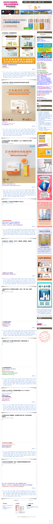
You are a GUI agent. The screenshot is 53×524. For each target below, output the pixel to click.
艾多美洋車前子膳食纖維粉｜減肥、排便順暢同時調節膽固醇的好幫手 (16, 462)
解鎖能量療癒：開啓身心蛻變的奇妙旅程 (44, 114)
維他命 (33, 193)
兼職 (27, 229)
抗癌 (8, 131)
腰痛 (23, 282)
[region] (19, 23)
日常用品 (25, 73)
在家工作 (8, 73)
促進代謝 (26, 189)
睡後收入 (25, 74)
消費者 (35, 131)
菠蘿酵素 (32, 334)
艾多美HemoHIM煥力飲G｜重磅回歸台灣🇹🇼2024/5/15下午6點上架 (16, 390)
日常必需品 (22, 73)
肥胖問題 (21, 493)
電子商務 (13, 77)
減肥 (19, 492)
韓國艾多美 (17, 77)
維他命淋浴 (33, 452)
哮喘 (16, 130)
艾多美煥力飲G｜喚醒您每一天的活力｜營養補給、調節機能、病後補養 (17, 241)
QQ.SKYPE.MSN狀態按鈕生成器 (8, 505)
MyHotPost (28, 506)
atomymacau (10, 189)
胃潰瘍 (4, 134)
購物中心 (8, 234)
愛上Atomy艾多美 (10, 34)
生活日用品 (13, 74)
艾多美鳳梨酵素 (28, 334)
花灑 (7, 455)
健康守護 (9, 463)
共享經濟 (7, 191)
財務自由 (20, 134)
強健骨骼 (7, 192)
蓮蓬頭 (9, 455)
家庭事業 (15, 73)
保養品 (12, 229)
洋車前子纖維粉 (13, 492)
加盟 (14, 191)
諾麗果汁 (14, 383)
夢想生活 (12, 73)
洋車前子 (8, 492)
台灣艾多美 (17, 191)
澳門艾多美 (6, 74)
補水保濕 (15, 455)
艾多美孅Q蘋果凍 (28, 382)
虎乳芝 (14, 134)
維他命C (26, 452)
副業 (12, 191)
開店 (14, 234)
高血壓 (33, 283)
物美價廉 (10, 74)
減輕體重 (19, 381)
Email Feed (39, 7)
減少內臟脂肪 (12, 381)
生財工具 (20, 74)
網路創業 (34, 74)
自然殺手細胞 (26, 282)
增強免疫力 (22, 130)
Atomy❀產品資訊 (10, 143)
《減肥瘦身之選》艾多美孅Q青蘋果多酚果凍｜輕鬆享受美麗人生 (15, 341)
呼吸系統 (10, 130)
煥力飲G (14, 281)
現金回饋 (9, 452)
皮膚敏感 (20, 452)
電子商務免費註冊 (14, 196)
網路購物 (16, 233)
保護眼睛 (33, 189)
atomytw (14, 189)
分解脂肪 (19, 330)
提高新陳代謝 (18, 331)
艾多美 (7, 134)
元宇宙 (15, 229)
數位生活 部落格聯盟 (30, 507)
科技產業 (29, 74)
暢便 (6, 492)
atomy (4, 189)
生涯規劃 (17, 74)
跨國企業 (25, 455)
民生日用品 (29, 73)
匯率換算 (4, 506)
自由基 (22, 382)
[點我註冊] (47, 94)
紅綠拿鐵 (30, 193)
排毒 (14, 331)
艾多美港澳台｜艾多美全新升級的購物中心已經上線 (12, 201)
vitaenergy (20, 189)
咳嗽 (12, 130)
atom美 (17, 189)
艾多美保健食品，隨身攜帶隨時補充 (9, 33)
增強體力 (26, 130)
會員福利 (29, 230)
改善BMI (21, 331)
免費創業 (18, 229)
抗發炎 (11, 131)
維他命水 (29, 452)
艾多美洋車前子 (8, 494)
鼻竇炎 (21, 135)
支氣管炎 (17, 131)
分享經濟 (10, 191)
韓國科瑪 (14, 456)
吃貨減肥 (30, 330)
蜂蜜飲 (33, 282)
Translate (47, 35)
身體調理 (27, 134)
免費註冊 (21, 229)
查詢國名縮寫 (5, 508)
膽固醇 (25, 493)
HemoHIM (4, 278)
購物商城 (6, 77)
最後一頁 (31, 500)
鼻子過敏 (18, 135)
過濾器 (28, 455)
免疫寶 (16, 278)
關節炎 (30, 134)
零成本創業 (9, 77)
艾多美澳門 (31, 233)
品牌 (6, 73)
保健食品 (29, 189)
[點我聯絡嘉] (43, 95)
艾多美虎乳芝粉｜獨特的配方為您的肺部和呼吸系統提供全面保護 (15, 82)
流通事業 (33, 73)
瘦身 (35, 492)
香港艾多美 (21, 77)
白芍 (32, 281)
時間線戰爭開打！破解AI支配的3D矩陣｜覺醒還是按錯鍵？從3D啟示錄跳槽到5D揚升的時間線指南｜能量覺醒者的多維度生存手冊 (45, 116)
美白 (19, 382)
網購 (31, 74)
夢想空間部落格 (11, 5)
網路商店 (12, 233)
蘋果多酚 (7, 383)
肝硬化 (21, 282)
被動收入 (17, 134)
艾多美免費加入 (26, 233)
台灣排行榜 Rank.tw (34, 506)
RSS (35, 7)
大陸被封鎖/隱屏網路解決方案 (7, 507)
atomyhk (6, 189)
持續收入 (18, 73)
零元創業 (17, 234)
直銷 (23, 74)
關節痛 (33, 134)
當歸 (30, 281)
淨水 (33, 451)
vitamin (23, 189)
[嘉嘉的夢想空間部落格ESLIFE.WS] (29, 505)
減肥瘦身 (16, 381)
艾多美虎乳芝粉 (10, 134)
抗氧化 (7, 131)
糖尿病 (10, 282)
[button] (26, 23)
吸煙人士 (7, 130)
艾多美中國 (22, 233)
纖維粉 (19, 493)
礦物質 (24, 193)
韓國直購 (27, 234)
